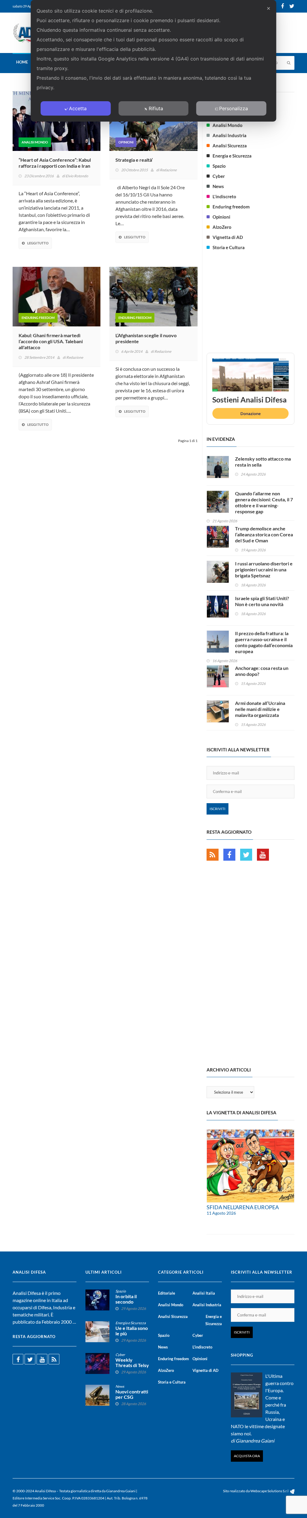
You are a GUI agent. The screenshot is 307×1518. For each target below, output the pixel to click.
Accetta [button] (78, 108)
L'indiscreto (224, 196)
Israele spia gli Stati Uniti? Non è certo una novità (262, 601)
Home (22, 62)
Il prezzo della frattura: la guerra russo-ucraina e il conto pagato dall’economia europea (264, 642)
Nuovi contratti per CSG (131, 1394)
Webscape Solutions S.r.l (269, 1491)
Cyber (219, 176)
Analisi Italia (203, 1293)
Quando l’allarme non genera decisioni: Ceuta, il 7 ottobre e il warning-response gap (264, 502)
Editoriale (166, 1293)
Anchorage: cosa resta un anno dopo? (261, 671)
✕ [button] (268, 8)
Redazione (168, 170)
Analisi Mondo (35, 142)
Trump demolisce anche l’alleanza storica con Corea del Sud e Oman (264, 534)
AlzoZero (222, 227)
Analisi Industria (229, 135)
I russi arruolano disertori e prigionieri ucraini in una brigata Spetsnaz (264, 569)
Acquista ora (247, 1456)
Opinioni (125, 142)
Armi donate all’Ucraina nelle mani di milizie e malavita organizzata (260, 709)
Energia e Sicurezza (232, 155)
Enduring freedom (38, 318)
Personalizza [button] (233, 108)
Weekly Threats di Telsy (132, 1362)
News (218, 186)
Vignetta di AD (228, 237)
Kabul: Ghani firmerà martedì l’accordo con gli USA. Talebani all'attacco (51, 341)
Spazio (219, 166)
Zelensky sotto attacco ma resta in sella (263, 461)
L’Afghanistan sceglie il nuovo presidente (146, 338)
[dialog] (153, 61)
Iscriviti (217, 808)
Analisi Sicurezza (230, 145)
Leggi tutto (38, 243)
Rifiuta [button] (156, 108)
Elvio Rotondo (77, 176)
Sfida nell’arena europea (243, 1207)
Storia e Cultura (229, 247)
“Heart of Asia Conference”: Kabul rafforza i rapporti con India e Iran (55, 163)
